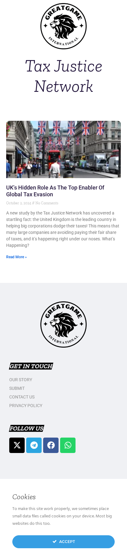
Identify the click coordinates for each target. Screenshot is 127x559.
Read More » (16, 257)
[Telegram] (34, 445)
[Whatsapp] (68, 445)
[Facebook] (51, 445)
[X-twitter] (17, 445)
